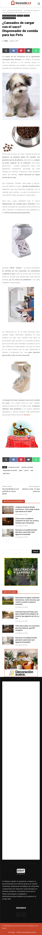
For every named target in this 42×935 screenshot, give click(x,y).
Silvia (6, 41)
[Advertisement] (21, 770)
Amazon (27, 415)
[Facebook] (18, 914)
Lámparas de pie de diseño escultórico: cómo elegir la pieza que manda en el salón (27, 509)
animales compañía (27, 467)
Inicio (3, 10)
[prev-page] (3, 541)
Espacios (20, 15)
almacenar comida (13, 467)
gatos (20, 470)
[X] (24, 914)
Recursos (26, 15)
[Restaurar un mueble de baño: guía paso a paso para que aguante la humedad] (8, 533)
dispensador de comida (10, 470)
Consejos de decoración (14, 10)
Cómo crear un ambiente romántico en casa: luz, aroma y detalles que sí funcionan (27, 521)
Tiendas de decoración (9, 18)
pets (32, 470)
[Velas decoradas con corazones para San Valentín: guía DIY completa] (8, 629)
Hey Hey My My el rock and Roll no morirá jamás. (10, 491)
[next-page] (7, 541)
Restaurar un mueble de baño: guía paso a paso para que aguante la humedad (26, 532)
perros (26, 470)
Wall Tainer (6, 473)
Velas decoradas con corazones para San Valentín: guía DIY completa (27, 628)
